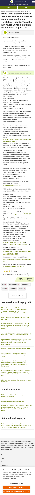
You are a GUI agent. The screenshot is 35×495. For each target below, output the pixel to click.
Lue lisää (13, 478)
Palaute (3, 455)
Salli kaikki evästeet (16, 487)
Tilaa (2, 458)
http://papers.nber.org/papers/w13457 (14, 242)
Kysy (9, 7)
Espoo (29, 280)
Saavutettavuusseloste (7, 462)
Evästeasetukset (16, 483)
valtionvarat (25, 284)
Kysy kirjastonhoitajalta (7, 11)
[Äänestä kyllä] (25, 274)
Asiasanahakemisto (19, 11)
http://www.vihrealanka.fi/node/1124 (13, 266)
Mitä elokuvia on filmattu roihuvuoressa (12, 401)
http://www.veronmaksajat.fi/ (11, 185)
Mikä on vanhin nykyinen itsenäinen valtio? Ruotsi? (15, 348)
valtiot (4, 288)
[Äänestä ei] (28, 274)
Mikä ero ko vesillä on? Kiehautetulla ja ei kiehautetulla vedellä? (13, 395)
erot (3, 284)
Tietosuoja (4, 465)
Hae (26, 7)
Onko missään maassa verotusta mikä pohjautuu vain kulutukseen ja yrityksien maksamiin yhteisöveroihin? (16, 333)
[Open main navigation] (33, 1)
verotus (21, 288)
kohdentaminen (13, 284)
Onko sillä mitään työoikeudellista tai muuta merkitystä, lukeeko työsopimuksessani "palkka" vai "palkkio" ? (15, 354)
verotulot (12, 288)
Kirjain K (27, 11)
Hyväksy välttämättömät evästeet (16, 491)
